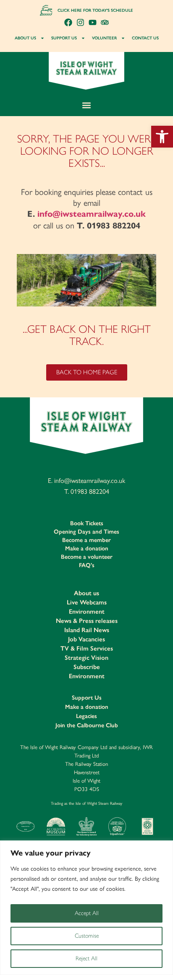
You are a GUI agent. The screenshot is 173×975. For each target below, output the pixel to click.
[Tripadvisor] (105, 22)
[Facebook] (68, 22)
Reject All (86, 958)
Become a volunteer (87, 556)
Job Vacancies (86, 639)
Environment (87, 611)
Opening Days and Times (86, 531)
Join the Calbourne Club (86, 725)
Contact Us (145, 38)
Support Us (64, 38)
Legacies (86, 716)
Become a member (86, 540)
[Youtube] (92, 22)
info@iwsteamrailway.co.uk (91, 214)
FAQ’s (86, 565)
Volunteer (104, 38)
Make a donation (86, 548)
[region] (86, 907)
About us (25, 38)
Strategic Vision (86, 657)
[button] (162, 137)
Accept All (87, 913)
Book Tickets (86, 523)
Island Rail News (86, 630)
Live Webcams (87, 602)
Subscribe (86, 667)
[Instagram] (80, 22)
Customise (87, 935)
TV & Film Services (86, 648)
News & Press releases (87, 621)
